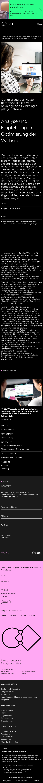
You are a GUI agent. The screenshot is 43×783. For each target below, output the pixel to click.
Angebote (5, 694)
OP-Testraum (7, 737)
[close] (40, 9)
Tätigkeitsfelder (7, 692)
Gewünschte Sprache (8, 593)
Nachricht (6, 536)
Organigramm (7, 721)
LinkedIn (4, 615)
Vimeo (23, 615)
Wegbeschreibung (7, 673)
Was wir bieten (9, 684)
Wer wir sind (8, 705)
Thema (4, 516)
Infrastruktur (8, 727)
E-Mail (4, 525)
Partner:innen (7, 718)
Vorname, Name (9, 507)
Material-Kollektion (9, 742)
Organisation (6, 716)
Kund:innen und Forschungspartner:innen (19, 697)
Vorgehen (5, 700)
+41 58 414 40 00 (29, 671)
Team (3, 713)
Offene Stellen (7, 710)
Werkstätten (6, 739)
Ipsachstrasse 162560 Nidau (7, 670)
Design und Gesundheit (11, 689)
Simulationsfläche (8, 731)
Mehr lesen (5, 419)
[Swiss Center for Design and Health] (9, 24)
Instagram (13, 615)
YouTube (32, 615)
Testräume (5, 734)
